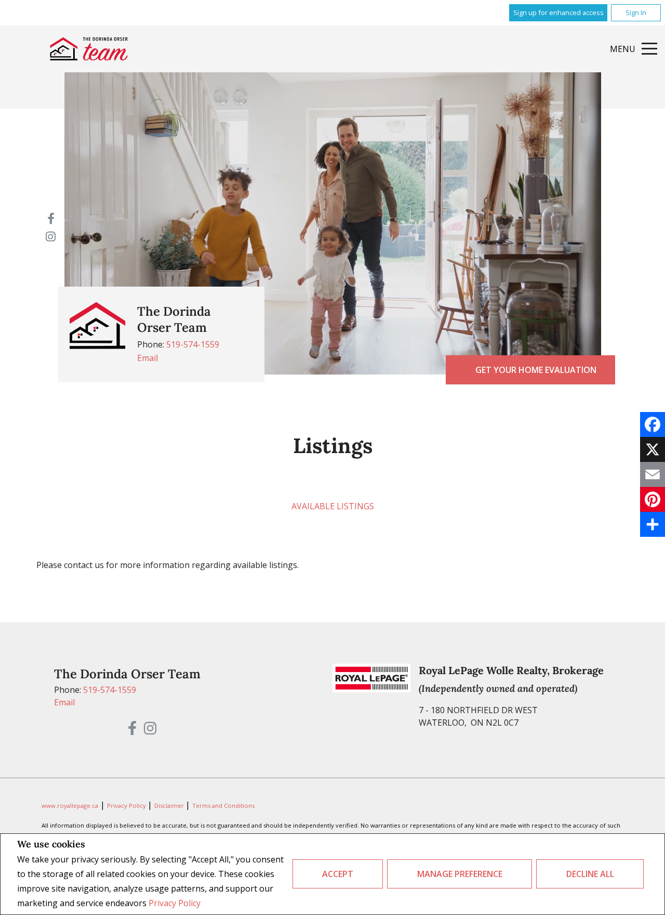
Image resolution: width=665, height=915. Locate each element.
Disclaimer (169, 805)
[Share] (652, 524)
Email (147, 358)
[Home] (89, 49)
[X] (652, 449)
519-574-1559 (192, 344)
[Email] (652, 474)
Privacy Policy (175, 903)
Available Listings (332, 506)
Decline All (590, 874)
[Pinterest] (652, 499)
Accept (337, 874)
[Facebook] (652, 424)
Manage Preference (459, 874)
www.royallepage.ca (70, 805)
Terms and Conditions (223, 805)
